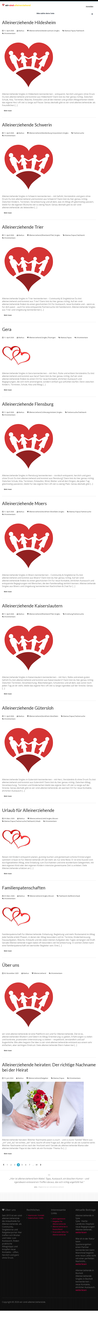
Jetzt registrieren (59, 1218)
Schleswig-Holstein (49, 412)
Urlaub (37, 821)
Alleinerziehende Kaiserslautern (32, 605)
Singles (57, 30)
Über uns (10, 965)
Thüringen (52, 337)
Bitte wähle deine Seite (45, 13)
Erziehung (69, 614)
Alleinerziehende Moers (24, 503)
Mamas (67, 30)
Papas (73, 30)
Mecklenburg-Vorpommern (52, 133)
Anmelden (89, 7)
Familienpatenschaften (23, 887)
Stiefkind (71, 896)
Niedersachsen (48, 30)
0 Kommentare (9, 33)
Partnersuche (79, 133)
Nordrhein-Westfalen (50, 511)
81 (37, 1165)
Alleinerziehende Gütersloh (27, 707)
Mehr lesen (8, 111)
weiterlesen (81, 1232)
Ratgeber (44, 1078)
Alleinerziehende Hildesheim (29, 22)
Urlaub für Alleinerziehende (28, 810)
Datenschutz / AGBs (36, 1218)
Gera (6, 329)
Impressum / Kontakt (36, 1215)
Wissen (55, 818)
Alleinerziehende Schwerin (27, 124)
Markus (21, 30)
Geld (44, 818)
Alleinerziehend (35, 30)
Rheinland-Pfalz (48, 235)
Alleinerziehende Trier (23, 227)
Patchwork (80, 30)
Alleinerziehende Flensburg (27, 404)
